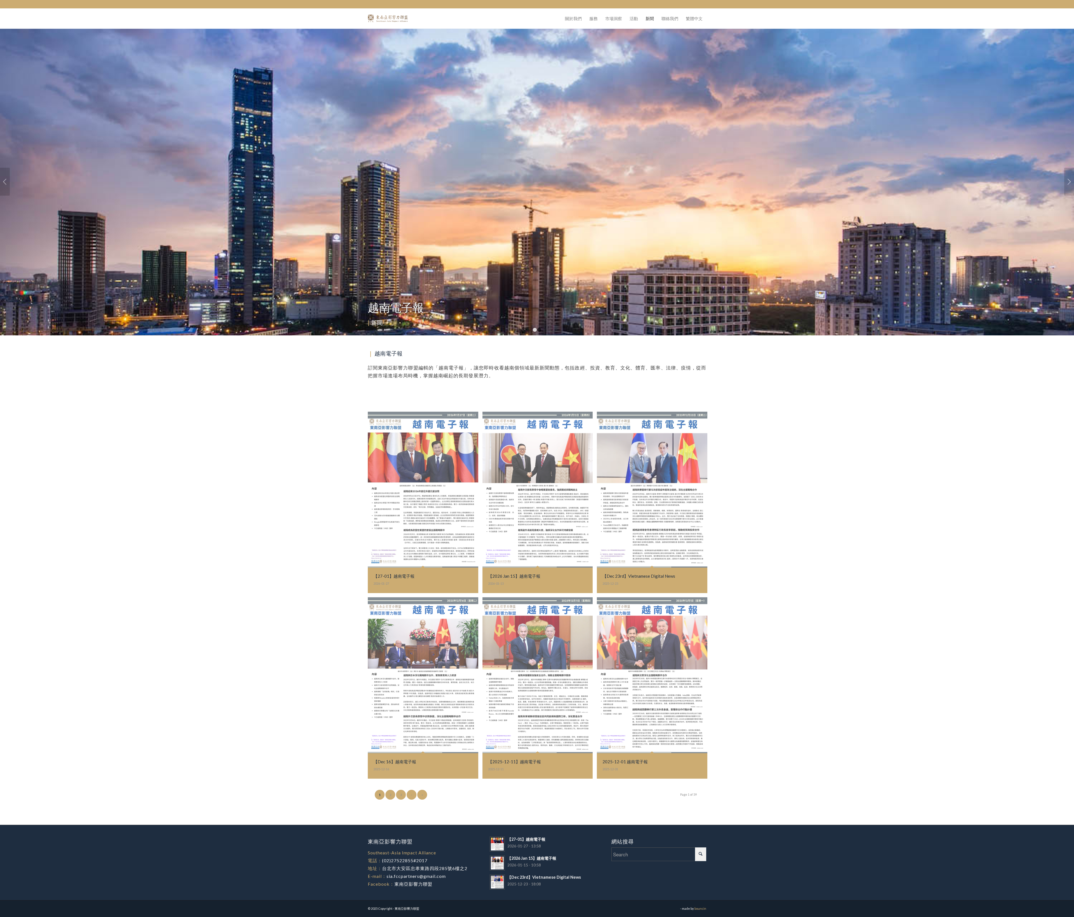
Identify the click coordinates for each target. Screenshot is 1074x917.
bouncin (700, 908)
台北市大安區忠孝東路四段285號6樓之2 (424, 868)
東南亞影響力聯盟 (413, 884)
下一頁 (1069, 182)
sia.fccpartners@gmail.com (416, 876)
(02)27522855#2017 (404, 860)
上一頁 (5, 182)
